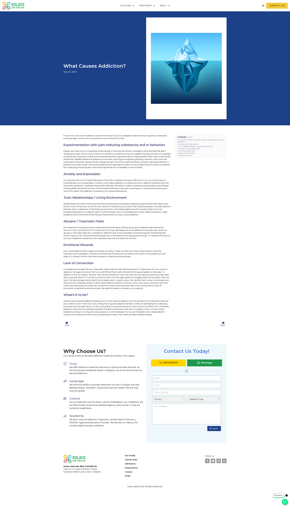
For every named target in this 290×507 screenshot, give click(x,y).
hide (189, 137)
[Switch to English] (263, 5)
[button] (127, 5)
